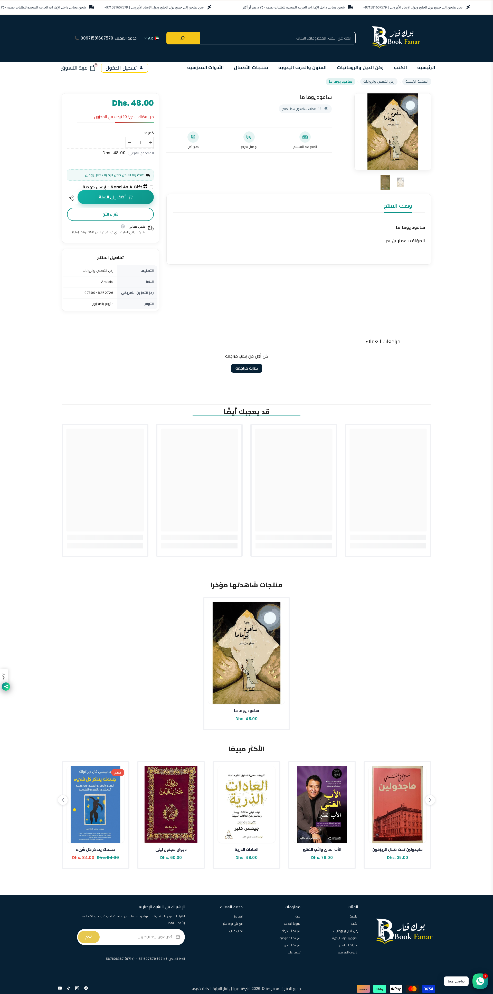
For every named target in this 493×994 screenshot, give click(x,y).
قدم (88, 937)
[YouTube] (60, 988)
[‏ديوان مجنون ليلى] (171, 804)
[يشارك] (72, 198)
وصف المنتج (398, 205)
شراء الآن (110, 214)
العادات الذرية (246, 849)
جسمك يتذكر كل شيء (96, 849)
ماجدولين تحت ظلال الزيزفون (397, 849)
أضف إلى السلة (112, 197)
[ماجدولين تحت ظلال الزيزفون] (397, 804)
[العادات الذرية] (246, 804)
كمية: (149, 133)
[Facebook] (86, 988)
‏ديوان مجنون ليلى (171, 849)
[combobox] (278, 38)
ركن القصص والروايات (379, 81)
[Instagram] (77, 988)
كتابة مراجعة (246, 368)
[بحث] (183, 38)
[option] (393, 131)
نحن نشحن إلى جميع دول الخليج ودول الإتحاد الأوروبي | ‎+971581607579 (154, 7)
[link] (388, 537)
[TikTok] (69, 988)
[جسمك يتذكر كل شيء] (95, 804)
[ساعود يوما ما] (246, 653)
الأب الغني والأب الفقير (322, 849)
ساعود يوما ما (246, 710)
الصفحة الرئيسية (416, 81)
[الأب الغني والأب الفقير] (322, 804)
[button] (63, 800)
